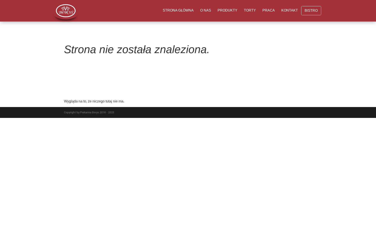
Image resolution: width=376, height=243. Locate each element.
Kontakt (289, 10)
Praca (268, 10)
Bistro (311, 10)
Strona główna (178, 10)
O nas (205, 10)
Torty (250, 10)
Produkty (227, 10)
